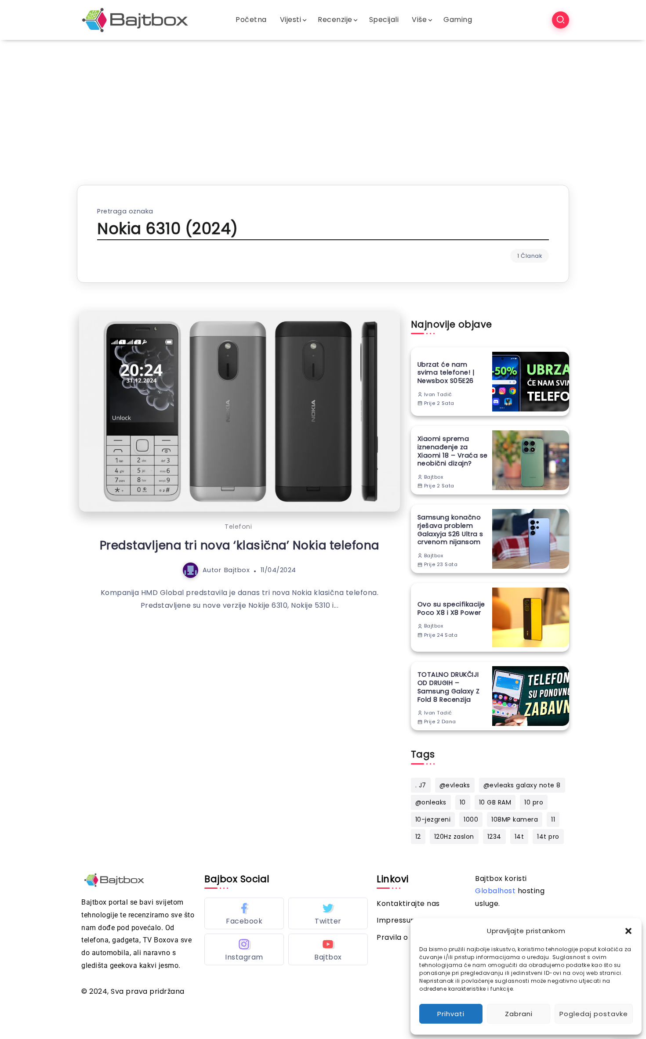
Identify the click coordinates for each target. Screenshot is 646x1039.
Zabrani (519, 1013)
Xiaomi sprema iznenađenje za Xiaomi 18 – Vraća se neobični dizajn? (452, 451)
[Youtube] (328, 949)
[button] (628, 931)
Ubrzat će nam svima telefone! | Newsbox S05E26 (446, 373)
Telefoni (238, 526)
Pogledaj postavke (593, 1013)
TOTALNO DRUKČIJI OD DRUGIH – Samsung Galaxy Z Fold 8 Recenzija (448, 687)
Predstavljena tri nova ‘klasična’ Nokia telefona (239, 545)
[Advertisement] (323, 105)
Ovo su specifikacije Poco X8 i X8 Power (451, 608)
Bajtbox (237, 570)
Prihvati (451, 1013)
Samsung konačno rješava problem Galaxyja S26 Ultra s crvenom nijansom (450, 529)
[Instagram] (244, 949)
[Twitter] (328, 913)
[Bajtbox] (135, 19)
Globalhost (495, 891)
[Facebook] (244, 913)
